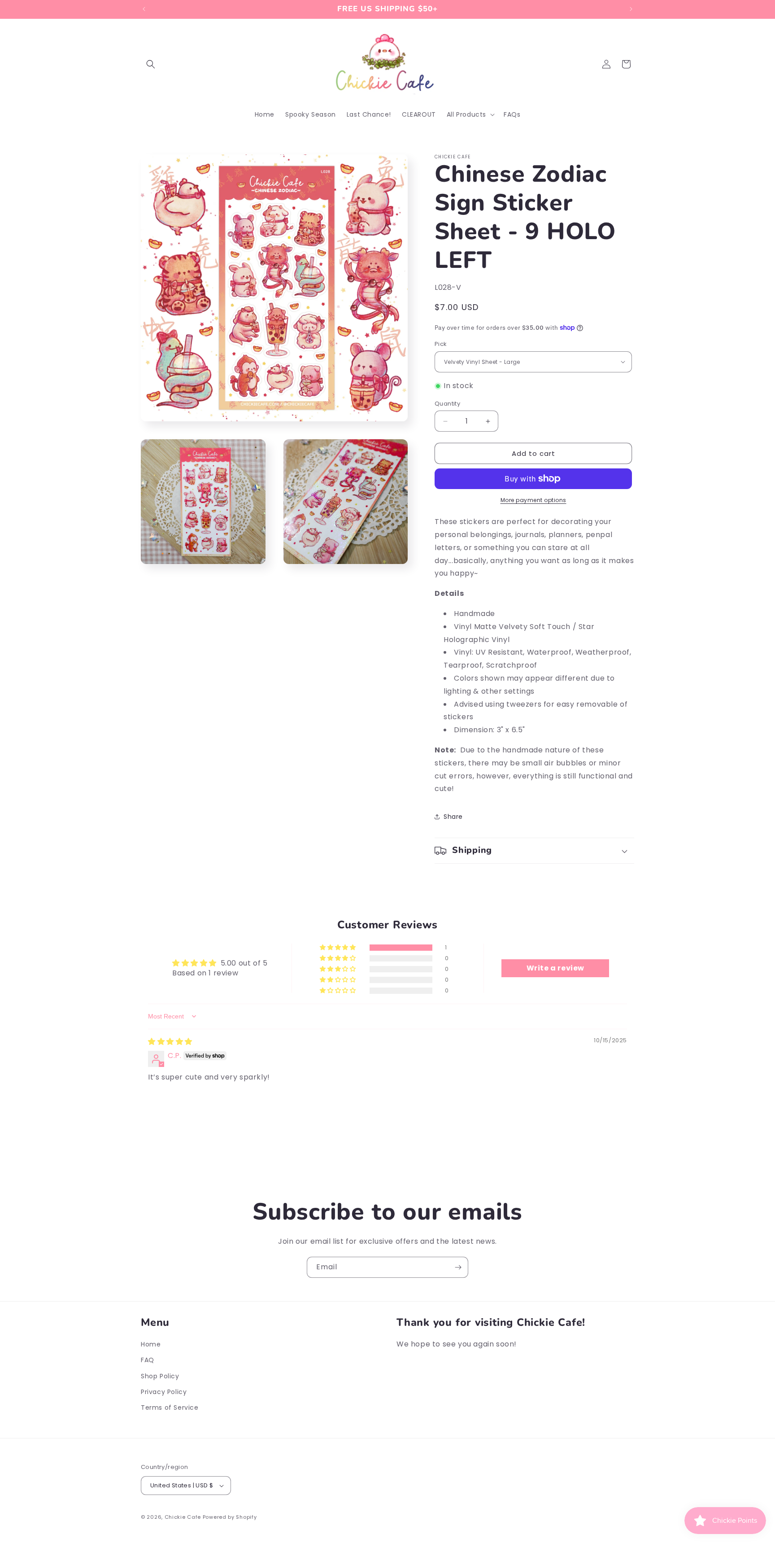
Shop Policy (160, 1376)
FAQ (147, 1359)
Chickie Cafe (183, 1517)
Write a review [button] (555, 968)
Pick (441, 344)
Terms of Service (170, 1407)
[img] (170, 1041)
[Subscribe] (458, 1267)
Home (151, 1344)
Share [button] (453, 816)
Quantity (447, 403)
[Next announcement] (631, 8)
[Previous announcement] (144, 8)
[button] (151, 64)
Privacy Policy (164, 1391)
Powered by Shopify (230, 1517)
